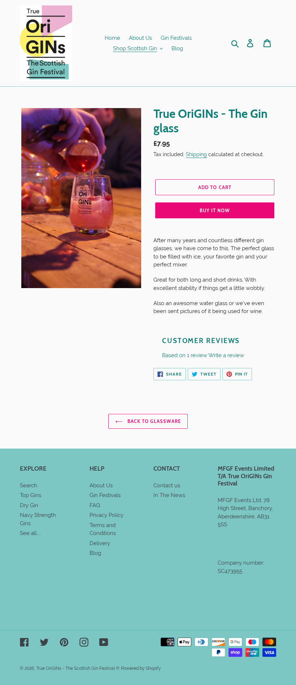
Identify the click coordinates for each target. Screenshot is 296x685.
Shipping (196, 154)
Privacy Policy (106, 515)
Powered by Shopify (141, 668)
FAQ (95, 505)
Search (28, 485)
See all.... (30, 533)
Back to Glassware (153, 421)
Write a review (226, 355)
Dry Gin (29, 505)
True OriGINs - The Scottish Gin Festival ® (77, 668)
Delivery (100, 543)
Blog (95, 553)
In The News (169, 495)
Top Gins (30, 495)
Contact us (166, 485)
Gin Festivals (105, 495)
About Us (101, 485)
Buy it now (215, 210)
